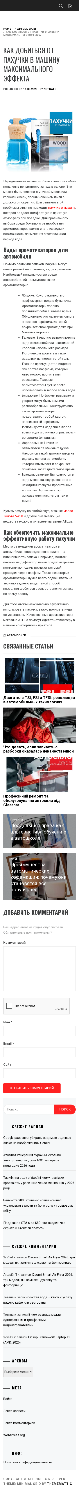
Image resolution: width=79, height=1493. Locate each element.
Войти (7, 1399)
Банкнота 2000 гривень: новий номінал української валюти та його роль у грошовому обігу (38, 1205)
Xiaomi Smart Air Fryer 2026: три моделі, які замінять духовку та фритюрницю (38, 1280)
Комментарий (14, 943)
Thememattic (59, 1484)
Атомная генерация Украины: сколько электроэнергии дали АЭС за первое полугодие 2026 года (32, 1160)
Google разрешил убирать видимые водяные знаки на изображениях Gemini (37, 1140)
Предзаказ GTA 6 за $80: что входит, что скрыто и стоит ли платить (34, 1225)
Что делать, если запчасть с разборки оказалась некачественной (38, 749)
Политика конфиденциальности (27, 1462)
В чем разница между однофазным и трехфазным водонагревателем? (32, 1320)
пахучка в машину (61, 208)
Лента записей (14, 1411)
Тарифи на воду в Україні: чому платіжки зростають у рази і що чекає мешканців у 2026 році (38, 1183)
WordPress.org (14, 1435)
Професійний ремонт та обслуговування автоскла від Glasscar (31, 800)
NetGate (50, 89)
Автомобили (16, 635)
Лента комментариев (19, 1423)
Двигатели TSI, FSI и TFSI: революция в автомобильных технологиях (39, 699)
